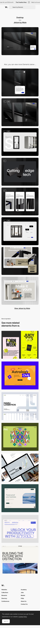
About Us (23, 601)
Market (23, 595)
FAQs (22, 598)
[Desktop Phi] (20, 437)
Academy (24, 589)
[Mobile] (20, 82)
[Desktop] (20, 468)
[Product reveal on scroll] (20, 142)
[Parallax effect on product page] (20, 172)
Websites (4, 589)
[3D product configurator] (20, 231)
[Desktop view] (20, 345)
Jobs (22, 592)
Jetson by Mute (20, 22)
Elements (4, 595)
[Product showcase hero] (20, 112)
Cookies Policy (22, 616)
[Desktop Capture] (20, 375)
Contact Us (24, 604)
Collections (4, 592)
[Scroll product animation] (20, 291)
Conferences (5, 601)
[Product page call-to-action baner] (20, 261)
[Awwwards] (6, 7)
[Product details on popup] (20, 201)
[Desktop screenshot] (20, 406)
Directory (4, 598)
